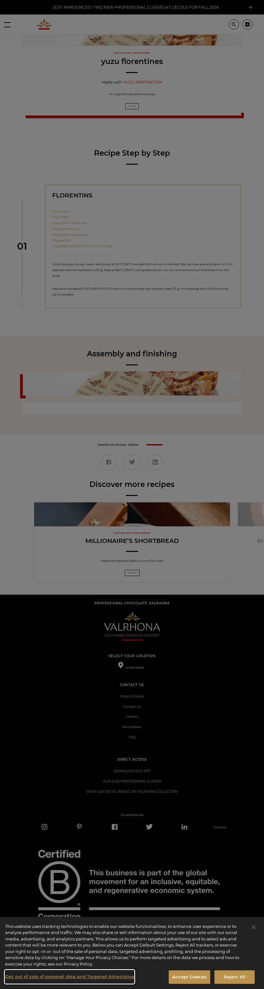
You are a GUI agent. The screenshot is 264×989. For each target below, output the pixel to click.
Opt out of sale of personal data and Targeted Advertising (69, 976)
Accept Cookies (189, 976)
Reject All (234, 976)
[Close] (254, 927)
